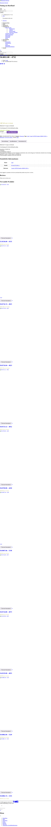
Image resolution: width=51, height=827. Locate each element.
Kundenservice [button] (6, 26)
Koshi (4, 24)
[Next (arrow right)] (1, 809)
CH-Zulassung (6, 39)
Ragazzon (22, 136)
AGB (6, 44)
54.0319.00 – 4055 (6, 673)
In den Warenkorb (12, 132)
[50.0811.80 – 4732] (1, 63)
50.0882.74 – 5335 (6, 796)
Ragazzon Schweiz (4, 2)
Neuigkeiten (7, 41)
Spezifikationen (13, 141)
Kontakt (4, 47)
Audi (7, 60)
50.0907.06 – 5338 (6, 550)
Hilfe (5, 14)
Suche (2, 12)
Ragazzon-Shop (6, 22)
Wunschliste (7, 36)
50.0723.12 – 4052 (6, 427)
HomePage (5, 818)
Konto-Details (12, 31)
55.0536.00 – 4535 (6, 241)
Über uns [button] (5, 40)
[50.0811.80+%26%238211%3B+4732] (0, 63)
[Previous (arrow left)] (0, 809)
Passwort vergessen (13, 32)
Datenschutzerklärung (9, 46)
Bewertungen (8, 43)
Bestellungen (12, 28)
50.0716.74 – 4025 (6, 304)
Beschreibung (5, 141)
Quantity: (2, 131)
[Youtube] (15, 802)
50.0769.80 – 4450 (6, 488)
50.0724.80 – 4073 (6, 612)
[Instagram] (17, 802)
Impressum (7, 45)
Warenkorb (7, 37)
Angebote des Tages (9, 33)
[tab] (5, 141)
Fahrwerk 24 (5, 25)
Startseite (2, 55)
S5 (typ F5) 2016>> (9, 137)
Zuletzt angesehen (9, 34)
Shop (6, 55)
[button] (6, 238)
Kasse (6, 38)
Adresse (11, 30)
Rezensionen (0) (22, 141)
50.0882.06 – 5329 (6, 734)
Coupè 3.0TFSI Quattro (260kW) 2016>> (38, 136)
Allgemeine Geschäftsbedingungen (10, 825)
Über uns (5, 824)
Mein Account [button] (8, 27)
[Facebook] (13, 802)
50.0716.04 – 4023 (6, 365)
